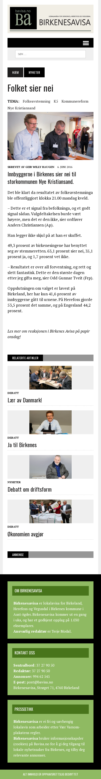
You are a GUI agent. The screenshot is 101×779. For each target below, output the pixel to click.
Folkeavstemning (36, 101)
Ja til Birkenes (22, 444)
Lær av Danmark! (25, 400)
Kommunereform (75, 101)
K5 (56, 101)
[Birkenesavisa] (50, 19)
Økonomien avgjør (26, 534)
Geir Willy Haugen (39, 167)
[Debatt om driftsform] (50, 475)
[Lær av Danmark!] (50, 386)
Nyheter (14, 482)
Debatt (13, 393)
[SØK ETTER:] (50, 53)
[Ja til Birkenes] (50, 431)
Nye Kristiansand (21, 108)
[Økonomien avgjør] (50, 520)
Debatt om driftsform (30, 489)
